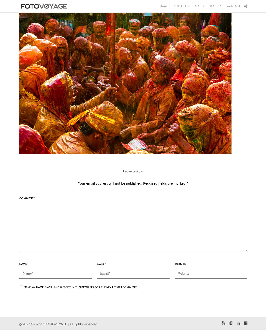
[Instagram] (230, 323)
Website (180, 263)
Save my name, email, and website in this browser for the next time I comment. (80, 287)
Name (23, 263)
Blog (214, 6)
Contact (233, 6)
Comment (27, 198)
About (199, 6)
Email (101, 263)
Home (164, 6)
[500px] (223, 323)
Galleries (181, 6)
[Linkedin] (238, 323)
